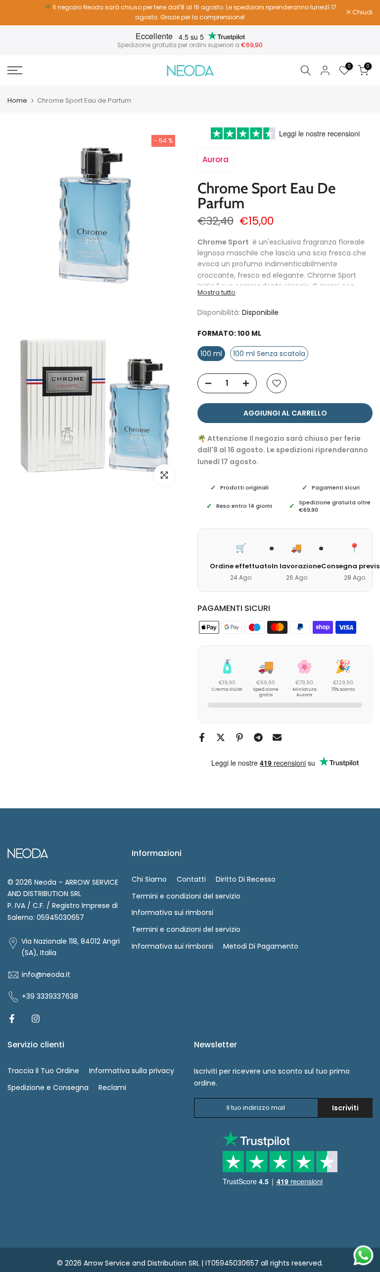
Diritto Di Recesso (246, 879)
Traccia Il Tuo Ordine (43, 1071)
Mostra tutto (216, 292)
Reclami (112, 1087)
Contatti (191, 879)
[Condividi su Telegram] (258, 737)
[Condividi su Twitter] (220, 737)
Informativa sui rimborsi (172, 912)
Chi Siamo (149, 879)
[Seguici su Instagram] (35, 1019)
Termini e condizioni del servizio (186, 896)
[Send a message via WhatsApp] (363, 1255)
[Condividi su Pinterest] (239, 737)
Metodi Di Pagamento (260, 946)
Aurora (215, 159)
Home (17, 100)
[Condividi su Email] (277, 737)
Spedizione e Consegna (48, 1087)
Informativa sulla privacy (131, 1071)
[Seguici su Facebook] (11, 1019)
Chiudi (23, 12)
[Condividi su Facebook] (201, 737)
